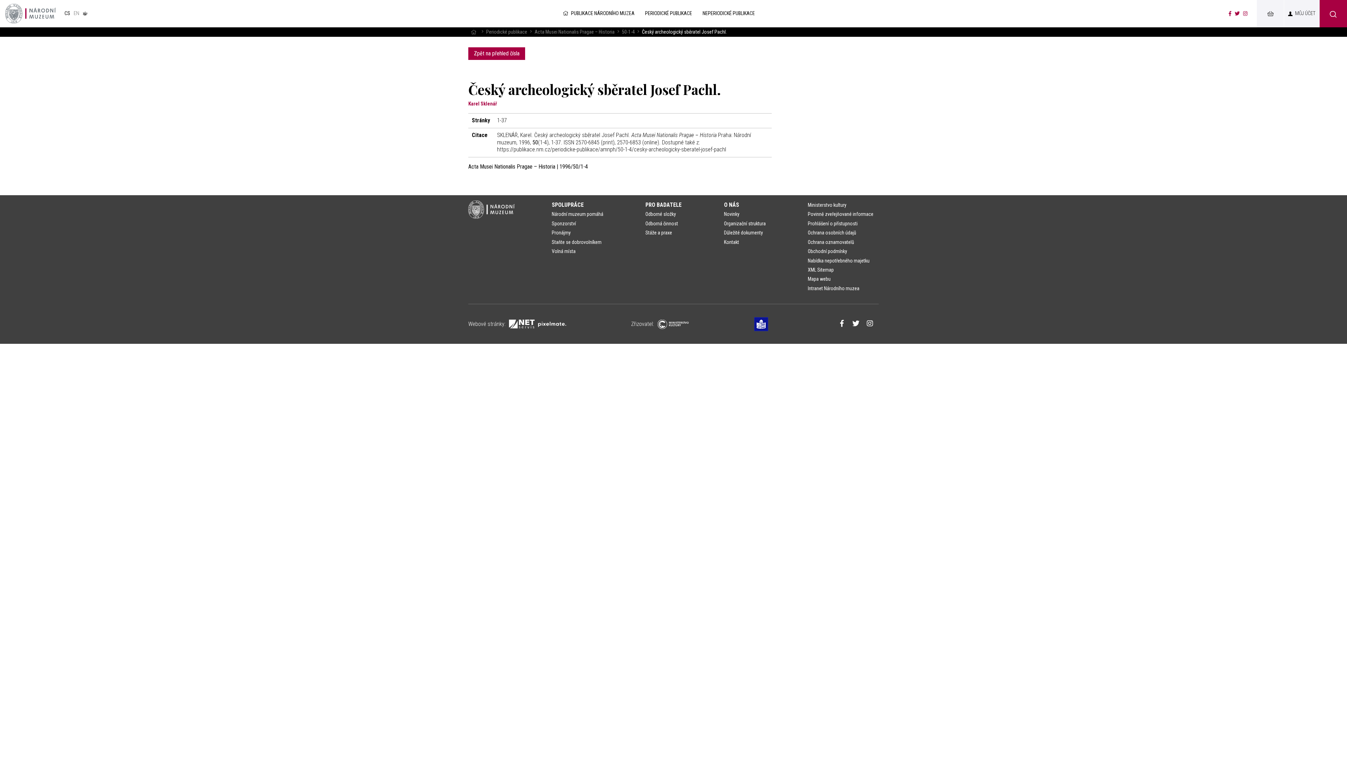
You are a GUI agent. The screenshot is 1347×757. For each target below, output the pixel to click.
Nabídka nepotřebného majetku (839, 261)
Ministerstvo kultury (827, 205)
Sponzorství (564, 223)
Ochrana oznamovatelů (831, 242)
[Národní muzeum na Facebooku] (1230, 13)
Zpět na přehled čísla (497, 53)
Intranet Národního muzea (833, 288)
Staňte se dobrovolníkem (577, 242)
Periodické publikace (506, 32)
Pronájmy (561, 233)
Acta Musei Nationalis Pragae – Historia (575, 32)
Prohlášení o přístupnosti (833, 223)
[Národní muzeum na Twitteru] (1237, 13)
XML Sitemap (821, 270)
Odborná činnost (661, 223)
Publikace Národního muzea (603, 13)
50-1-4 (628, 32)
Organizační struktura (745, 223)
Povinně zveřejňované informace (840, 214)
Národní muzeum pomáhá (577, 214)
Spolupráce (568, 205)
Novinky (731, 214)
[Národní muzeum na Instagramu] (1245, 13)
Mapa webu (819, 279)
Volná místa (564, 251)
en (76, 13)
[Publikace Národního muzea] (30, 13)
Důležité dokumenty (743, 233)
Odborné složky (660, 214)
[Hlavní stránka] (473, 32)
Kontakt (731, 242)
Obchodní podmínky (827, 251)
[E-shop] (1270, 13)
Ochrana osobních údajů (832, 233)
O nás (731, 205)
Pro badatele (663, 205)
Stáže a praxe (658, 233)
